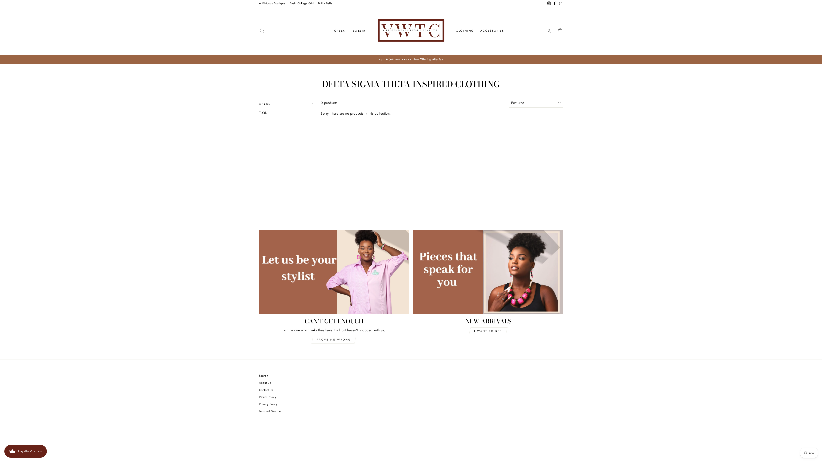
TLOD (263, 112)
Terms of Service (270, 411)
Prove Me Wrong (334, 340)
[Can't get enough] (334, 272)
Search (263, 375)
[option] (411, 59)
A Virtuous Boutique (272, 3)
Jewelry (358, 31)
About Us (265, 383)
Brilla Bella (325, 3)
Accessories (492, 31)
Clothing (465, 31)
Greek (339, 31)
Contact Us (266, 390)
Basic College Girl (302, 3)
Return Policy (267, 397)
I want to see (488, 331)
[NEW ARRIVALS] (488, 272)
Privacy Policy (268, 404)
